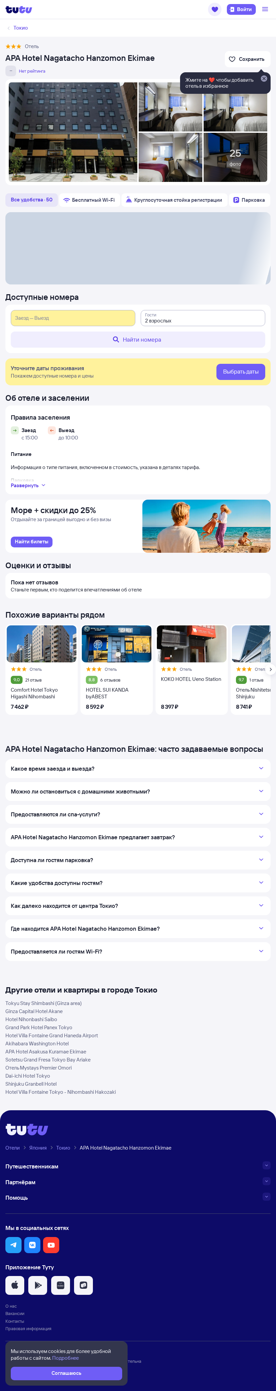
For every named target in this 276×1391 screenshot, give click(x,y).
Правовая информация (28, 1328)
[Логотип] (18, 9)
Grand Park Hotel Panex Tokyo (38, 1027)
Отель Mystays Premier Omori (38, 1068)
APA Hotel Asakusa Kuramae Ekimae (45, 1051)
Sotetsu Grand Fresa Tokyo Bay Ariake (48, 1059)
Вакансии (14, 1313)
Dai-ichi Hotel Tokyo (27, 1076)
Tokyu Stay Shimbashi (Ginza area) (43, 1003)
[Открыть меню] (266, 9)
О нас (11, 1306)
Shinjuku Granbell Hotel (31, 1084)
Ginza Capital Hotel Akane (34, 1011)
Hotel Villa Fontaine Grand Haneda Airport (51, 1035)
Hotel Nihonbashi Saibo (31, 1019)
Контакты (14, 1321)
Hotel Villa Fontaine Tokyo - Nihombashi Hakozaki (60, 1092)
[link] (32, 542)
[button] (214, 9)
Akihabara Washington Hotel (37, 1043)
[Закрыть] (264, 79)
